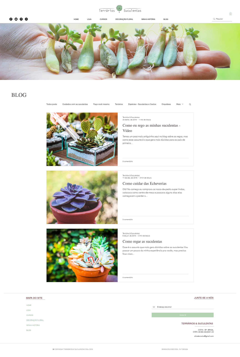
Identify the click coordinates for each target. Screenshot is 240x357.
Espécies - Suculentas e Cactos (142, 104)
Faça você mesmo (101, 104)
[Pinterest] (21, 19)
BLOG (28, 330)
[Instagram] (26, 19)
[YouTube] (16, 19)
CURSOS (29, 315)
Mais (178, 104)
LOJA (28, 310)
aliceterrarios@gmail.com (204, 336)
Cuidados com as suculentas (75, 104)
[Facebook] (10, 19)
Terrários (119, 104)
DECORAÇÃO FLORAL (35, 320)
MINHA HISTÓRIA (33, 325)
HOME (28, 305)
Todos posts (51, 104)
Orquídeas (166, 104)
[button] (230, 13)
